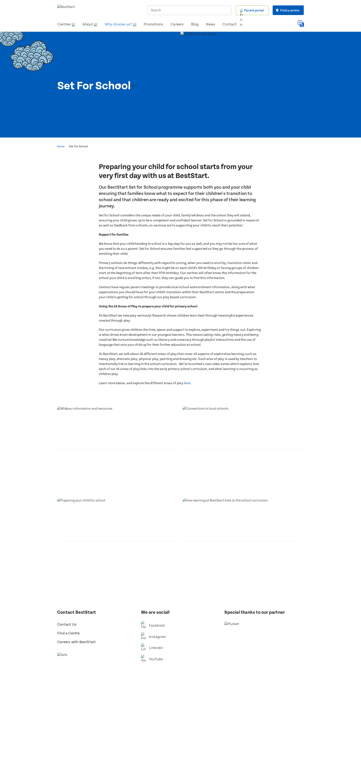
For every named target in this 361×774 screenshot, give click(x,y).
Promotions (153, 24)
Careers (177, 24)
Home (61, 146)
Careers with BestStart (76, 642)
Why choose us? (118, 24)
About (88, 24)
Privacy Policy (216, 727)
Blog (195, 24)
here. (187, 383)
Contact (229, 24)
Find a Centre (68, 633)
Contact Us (66, 624)
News (210, 24)
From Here (186, 732)
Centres (64, 24)
